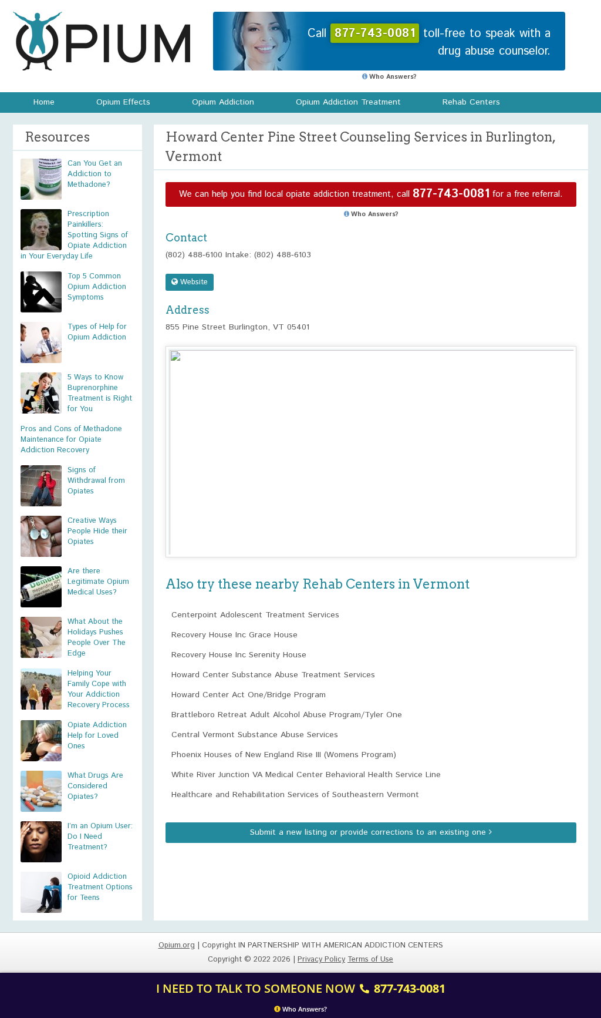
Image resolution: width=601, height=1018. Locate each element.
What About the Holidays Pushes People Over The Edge (96, 637)
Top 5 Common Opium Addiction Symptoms (96, 287)
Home (44, 102)
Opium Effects (123, 102)
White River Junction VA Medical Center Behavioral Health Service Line (306, 775)
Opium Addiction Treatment (348, 102)
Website (193, 282)
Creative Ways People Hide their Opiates (97, 531)
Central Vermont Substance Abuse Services (254, 735)
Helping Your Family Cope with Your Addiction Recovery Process (98, 689)
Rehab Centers (471, 102)
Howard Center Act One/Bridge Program (248, 695)
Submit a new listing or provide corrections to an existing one (369, 832)
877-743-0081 (451, 194)
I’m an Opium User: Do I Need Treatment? (100, 837)
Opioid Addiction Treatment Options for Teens (100, 887)
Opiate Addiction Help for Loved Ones (97, 736)
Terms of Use (370, 959)
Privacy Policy (321, 959)
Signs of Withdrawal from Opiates (96, 481)
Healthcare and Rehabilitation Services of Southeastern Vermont (295, 795)
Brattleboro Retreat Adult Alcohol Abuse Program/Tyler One (286, 715)
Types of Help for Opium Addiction (97, 332)
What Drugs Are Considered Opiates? (95, 786)
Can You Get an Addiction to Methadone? (94, 174)
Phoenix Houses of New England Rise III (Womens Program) (283, 755)
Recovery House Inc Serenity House (238, 655)
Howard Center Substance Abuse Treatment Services (273, 675)
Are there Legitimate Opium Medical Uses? (98, 582)
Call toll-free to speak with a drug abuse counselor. (429, 42)
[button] (371, 440)
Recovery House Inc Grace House (234, 635)
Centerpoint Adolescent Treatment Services (255, 615)
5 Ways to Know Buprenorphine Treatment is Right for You (99, 393)
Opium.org (101, 41)
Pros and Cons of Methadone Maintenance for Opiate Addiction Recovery (71, 440)
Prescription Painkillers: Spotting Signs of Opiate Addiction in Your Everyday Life (74, 235)
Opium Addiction (223, 102)
